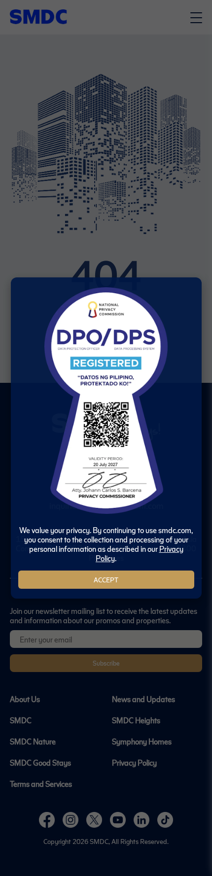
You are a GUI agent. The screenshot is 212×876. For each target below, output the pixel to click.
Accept (106, 579)
